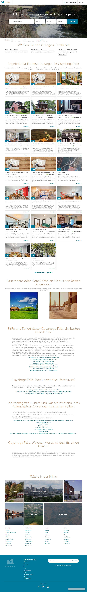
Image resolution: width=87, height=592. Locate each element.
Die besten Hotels (43, 426)
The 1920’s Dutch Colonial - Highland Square (69, 144)
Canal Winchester (11, 532)
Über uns (26, 562)
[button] (38, 587)
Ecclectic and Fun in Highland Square (41, 201)
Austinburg (67, 537)
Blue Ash (47, 543)
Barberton (28, 546)
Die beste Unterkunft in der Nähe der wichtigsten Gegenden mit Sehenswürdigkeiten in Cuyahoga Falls (43, 420)
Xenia (7, 530)
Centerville (28, 537)
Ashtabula (28, 543)
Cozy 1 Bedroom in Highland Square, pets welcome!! (45, 115)
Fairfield (27, 534)
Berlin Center (10, 539)
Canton (8, 534)
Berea (65, 534)
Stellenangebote (28, 574)
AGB (25, 566)
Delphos (27, 532)
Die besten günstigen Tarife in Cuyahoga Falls (43, 370)
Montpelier (28, 528)
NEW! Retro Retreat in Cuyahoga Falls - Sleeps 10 (70, 201)
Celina (8, 537)
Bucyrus (66, 539)
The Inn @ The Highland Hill (39, 229)
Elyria (46, 532)
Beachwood (28, 541)
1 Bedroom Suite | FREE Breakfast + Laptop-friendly (45, 172)
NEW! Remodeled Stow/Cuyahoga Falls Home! (18, 229)
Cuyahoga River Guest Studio (65, 115)
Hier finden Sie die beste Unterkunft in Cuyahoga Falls (43, 357)
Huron (46, 528)
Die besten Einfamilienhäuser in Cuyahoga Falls (43, 365)
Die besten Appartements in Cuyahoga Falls (43, 359)
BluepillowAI (27, 578)
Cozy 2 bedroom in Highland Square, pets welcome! (19, 115)
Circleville (67, 543)
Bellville (66, 532)
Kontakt (26, 576)
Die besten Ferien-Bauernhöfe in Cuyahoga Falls (43, 367)
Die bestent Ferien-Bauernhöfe (43, 429)
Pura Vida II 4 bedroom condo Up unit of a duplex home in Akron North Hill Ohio (26, 258)
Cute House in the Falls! (64, 229)
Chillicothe (28, 539)
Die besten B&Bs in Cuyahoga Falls (43, 361)
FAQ (25, 568)
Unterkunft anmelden (30, 559)
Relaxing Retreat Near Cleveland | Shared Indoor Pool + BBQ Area (48, 87)
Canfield (66, 541)
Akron (65, 528)
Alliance (47, 537)
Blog (25, 572)
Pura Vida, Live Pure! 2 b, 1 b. (13, 201)
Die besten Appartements (43, 422)
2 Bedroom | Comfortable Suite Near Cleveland (18, 172)
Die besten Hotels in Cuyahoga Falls (43, 363)
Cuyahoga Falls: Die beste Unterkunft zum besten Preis (43, 390)
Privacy (26, 564)
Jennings (34, 258)
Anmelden (74, 560)
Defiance (66, 530)
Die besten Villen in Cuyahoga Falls (43, 368)
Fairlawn (47, 534)
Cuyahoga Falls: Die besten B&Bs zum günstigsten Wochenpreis (43, 393)
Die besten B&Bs (43, 424)
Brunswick (28, 530)
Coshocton (48, 539)
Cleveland (9, 546)
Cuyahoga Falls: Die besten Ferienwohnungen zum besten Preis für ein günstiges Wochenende (43, 391)
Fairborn (8, 543)
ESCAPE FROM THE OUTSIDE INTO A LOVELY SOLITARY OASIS (48, 144)
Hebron (8, 528)
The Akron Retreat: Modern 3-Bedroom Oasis (17, 144)
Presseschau (27, 570)
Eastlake (47, 541)
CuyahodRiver (61, 172)
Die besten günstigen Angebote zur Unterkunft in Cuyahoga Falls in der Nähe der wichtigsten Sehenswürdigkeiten (43, 433)
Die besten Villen (43, 431)
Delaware (8, 541)
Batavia (47, 530)
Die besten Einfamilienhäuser (43, 427)
